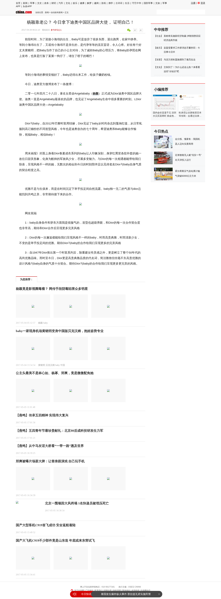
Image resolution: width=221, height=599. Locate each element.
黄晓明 (41, 365)
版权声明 (117, 590)
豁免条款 (126, 590)
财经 (53, 3)
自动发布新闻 (57, 12)
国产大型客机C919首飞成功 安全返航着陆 (46, 525)
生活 (127, 3)
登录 (203, 3)
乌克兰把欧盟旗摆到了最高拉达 (179, 59)
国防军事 (148, 3)
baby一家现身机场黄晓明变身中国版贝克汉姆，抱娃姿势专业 (60, 331)
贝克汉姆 (50, 365)
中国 (62, 365)
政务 (46, 3)
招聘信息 (108, 590)
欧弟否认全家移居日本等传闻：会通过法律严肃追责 (190, 115)
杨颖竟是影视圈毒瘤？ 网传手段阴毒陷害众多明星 (52, 288)
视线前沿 (46, 30)
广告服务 (89, 590)
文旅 (157, 3)
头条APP (27, 6)
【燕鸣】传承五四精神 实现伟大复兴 (42, 415)
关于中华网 (79, 590)
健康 (82, 3)
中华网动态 (145, 590)
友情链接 (135, 590)
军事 (32, 3)
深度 (158, 59)
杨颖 (96, 93)
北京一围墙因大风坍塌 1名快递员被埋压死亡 (77, 503)
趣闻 (96, 3)
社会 (158, 36)
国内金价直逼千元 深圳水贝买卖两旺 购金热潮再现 (164, 115)
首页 (18, 3)
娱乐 (75, 3)
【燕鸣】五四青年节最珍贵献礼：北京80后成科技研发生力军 (59, 430)
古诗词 (119, 3)
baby (45, 323)
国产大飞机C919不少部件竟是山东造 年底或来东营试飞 (55, 540)
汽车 (61, 3)
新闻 (25, 3)
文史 (39, 3)
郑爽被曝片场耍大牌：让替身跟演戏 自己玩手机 (50, 461)
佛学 (110, 3)
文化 (68, 3)
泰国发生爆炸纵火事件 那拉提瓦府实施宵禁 (126, 594)
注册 (193, 3)
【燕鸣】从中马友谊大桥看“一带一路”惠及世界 (50, 446)
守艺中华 (136, 3)
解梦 (89, 3)
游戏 (103, 3)
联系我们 (98, 590)
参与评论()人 (56, 30)
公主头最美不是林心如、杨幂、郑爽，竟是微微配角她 (55, 373)
